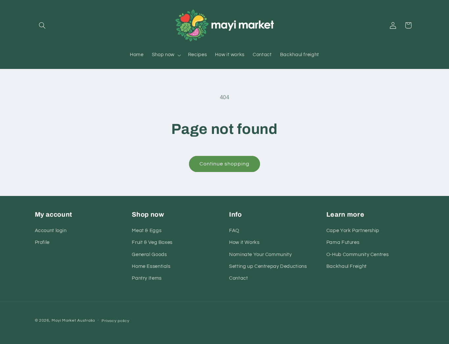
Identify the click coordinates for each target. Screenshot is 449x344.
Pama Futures (343, 242)
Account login (51, 230)
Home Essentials (151, 266)
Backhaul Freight (346, 266)
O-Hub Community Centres (357, 254)
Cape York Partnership (352, 230)
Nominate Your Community (260, 254)
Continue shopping (225, 163)
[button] (42, 25)
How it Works (244, 242)
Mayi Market (64, 320)
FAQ (234, 230)
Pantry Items (147, 278)
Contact (238, 278)
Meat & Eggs (146, 230)
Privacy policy (115, 321)
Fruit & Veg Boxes (152, 242)
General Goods (149, 254)
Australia (86, 320)
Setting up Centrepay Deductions (268, 266)
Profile (42, 242)
